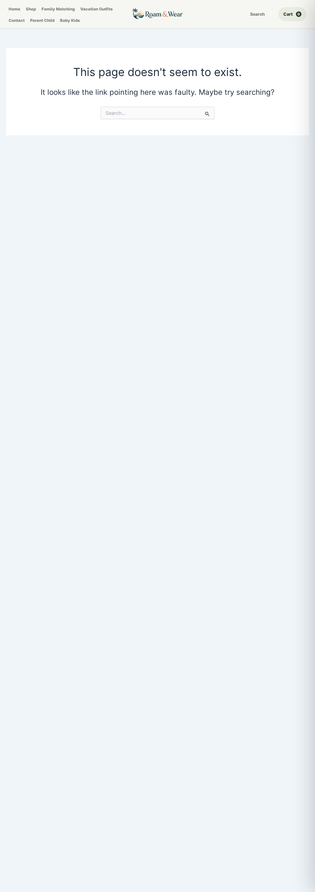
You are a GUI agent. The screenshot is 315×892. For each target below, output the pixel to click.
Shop (31, 9)
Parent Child (42, 20)
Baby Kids (70, 20)
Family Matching (58, 9)
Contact (17, 20)
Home (14, 9)
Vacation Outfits (96, 9)
